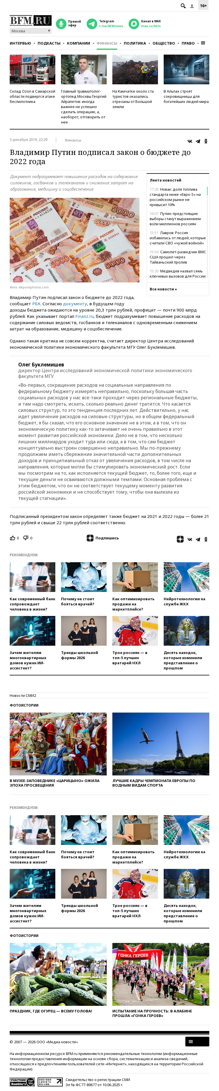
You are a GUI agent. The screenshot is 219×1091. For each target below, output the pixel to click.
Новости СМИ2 (23, 695)
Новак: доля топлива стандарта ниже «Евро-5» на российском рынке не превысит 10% (175, 197)
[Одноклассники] (205, 141)
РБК (36, 303)
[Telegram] (197, 141)
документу (75, 303)
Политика (135, 43)
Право (188, 43)
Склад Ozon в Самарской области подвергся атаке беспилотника (32, 96)
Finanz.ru (84, 316)
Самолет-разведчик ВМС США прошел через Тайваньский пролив (178, 257)
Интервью (20, 43)
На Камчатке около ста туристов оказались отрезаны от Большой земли (133, 99)
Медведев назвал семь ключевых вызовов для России (178, 273)
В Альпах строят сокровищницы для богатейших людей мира (186, 96)
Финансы (107, 43)
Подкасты (49, 43)
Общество (164, 43)
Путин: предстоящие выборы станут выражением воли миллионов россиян (175, 218)
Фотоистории (24, 705)
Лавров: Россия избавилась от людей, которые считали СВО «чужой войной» (178, 238)
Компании (78, 43)
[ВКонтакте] (189, 141)
